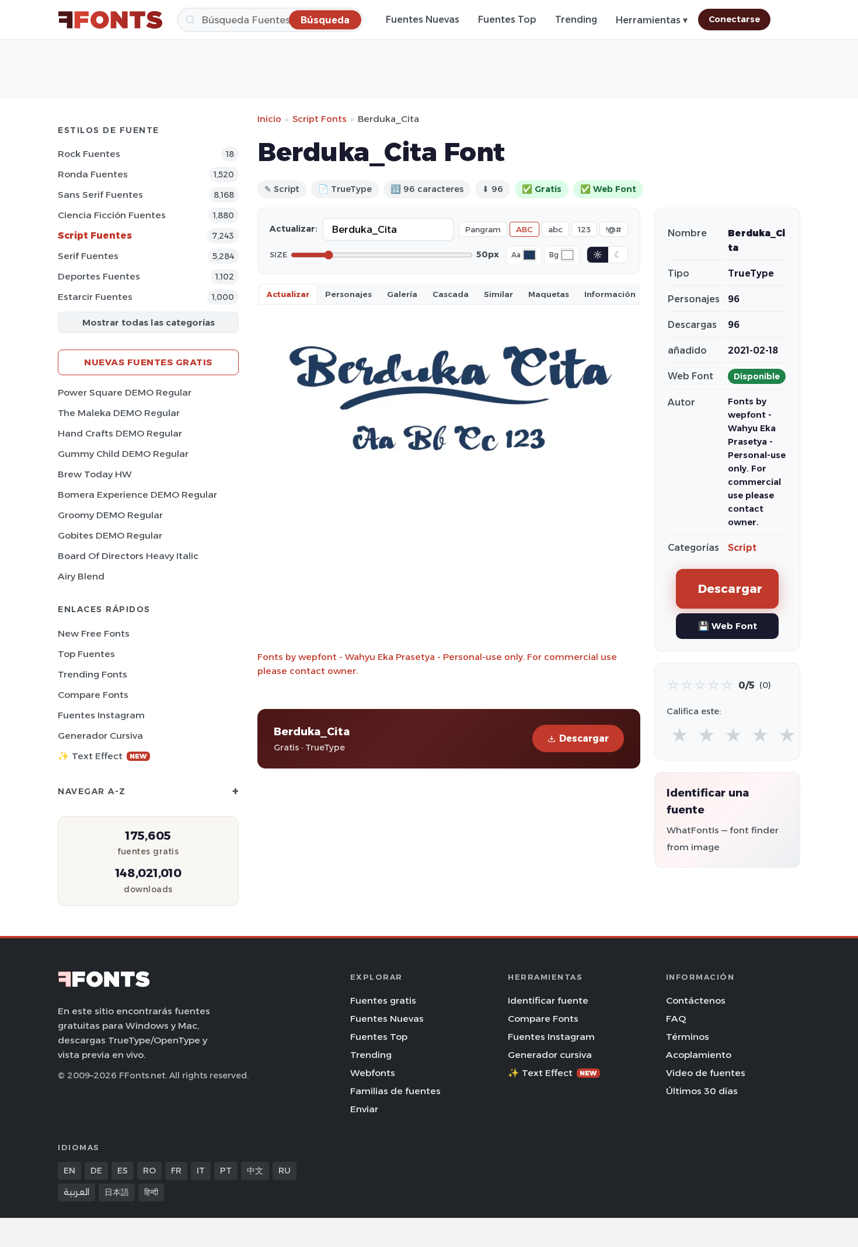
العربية (76, 1192)
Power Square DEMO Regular (124, 392)
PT (226, 1170)
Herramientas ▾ (652, 20)
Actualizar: (294, 228)
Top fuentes (86, 653)
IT (201, 1170)
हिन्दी (151, 1192)
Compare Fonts (93, 694)
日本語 (116, 1192)
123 (584, 229)
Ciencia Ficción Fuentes (112, 215)
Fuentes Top (507, 19)
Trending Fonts (92, 674)
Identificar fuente (548, 1000)
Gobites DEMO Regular (110, 535)
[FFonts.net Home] (110, 20)
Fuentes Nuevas (422, 19)
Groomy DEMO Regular (110, 515)
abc (555, 229)
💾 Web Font (727, 625)
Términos (687, 1036)
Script (742, 547)
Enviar (364, 1109)
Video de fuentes (705, 1072)
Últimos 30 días (702, 1090)
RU (284, 1170)
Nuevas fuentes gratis (148, 362)
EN (69, 1170)
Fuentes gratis (383, 1000)
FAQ (676, 1018)
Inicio (269, 118)
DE (96, 1170)
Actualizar (288, 294)
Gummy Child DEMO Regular (123, 453)
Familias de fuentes (395, 1090)
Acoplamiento (698, 1054)
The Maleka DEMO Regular (119, 412)
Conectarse (734, 19)
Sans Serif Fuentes (100, 194)
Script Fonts (319, 118)
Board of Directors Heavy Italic (128, 555)
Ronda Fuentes (93, 174)
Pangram (483, 229)
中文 (255, 1170)
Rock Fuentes (89, 153)
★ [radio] (680, 735)
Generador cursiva (100, 735)
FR (176, 1170)
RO (149, 1170)
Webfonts (372, 1072)
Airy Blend (81, 576)
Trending (576, 19)
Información (610, 294)
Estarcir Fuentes (95, 296)
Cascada (451, 294)
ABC (524, 229)
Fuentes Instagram (101, 715)
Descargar (584, 738)
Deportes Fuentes (99, 276)
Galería (402, 294)
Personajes (348, 294)
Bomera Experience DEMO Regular (137, 494)
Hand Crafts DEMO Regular (120, 433)
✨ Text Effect (102, 756)
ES (122, 1170)
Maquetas (548, 294)
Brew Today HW (95, 474)
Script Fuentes (95, 235)
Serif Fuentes (88, 255)
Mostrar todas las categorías (148, 322)
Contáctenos (696, 1000)
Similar (498, 294)
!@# (614, 229)
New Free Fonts (94, 633)
